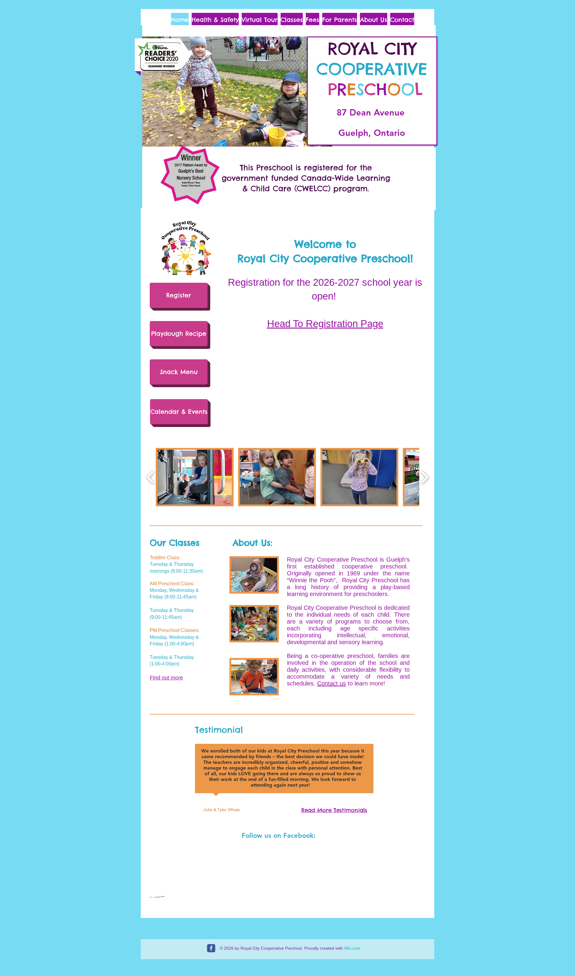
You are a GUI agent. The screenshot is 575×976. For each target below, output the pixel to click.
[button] (237, 92)
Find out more (166, 678)
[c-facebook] (211, 948)
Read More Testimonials (334, 810)
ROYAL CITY (372, 48)
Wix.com (352, 948)
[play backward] (150, 477)
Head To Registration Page (325, 323)
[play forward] (424, 477)
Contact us (331, 683)
